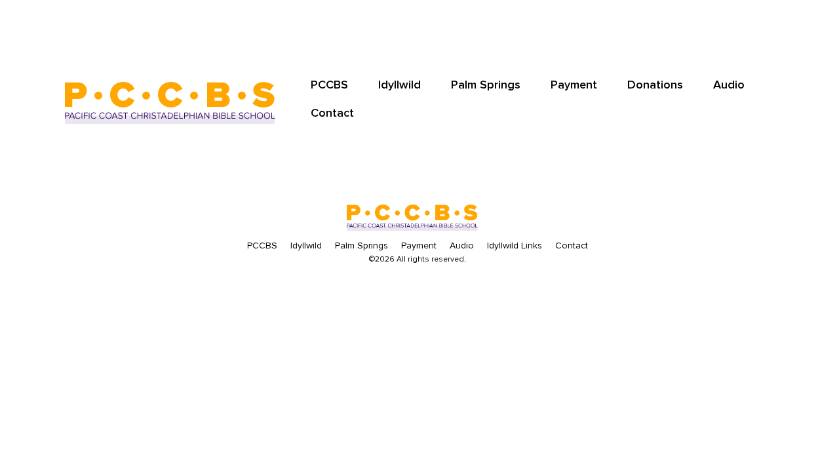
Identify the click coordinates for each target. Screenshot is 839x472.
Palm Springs (485, 84)
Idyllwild (399, 84)
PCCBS (329, 84)
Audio (729, 84)
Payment (574, 84)
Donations (655, 84)
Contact (332, 113)
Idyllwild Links (514, 245)
